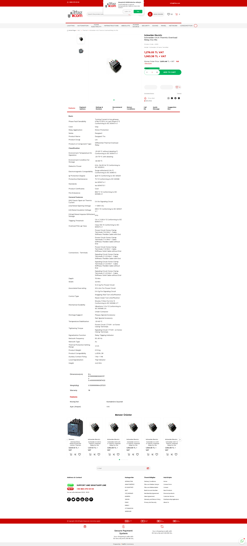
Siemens (71, 439)
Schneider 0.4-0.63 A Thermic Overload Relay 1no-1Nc (152, 443)
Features (72, 108)
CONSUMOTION (186, 26)
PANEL (163, 26)
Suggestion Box (172, 108)
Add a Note (148, 101)
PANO (127, 502)
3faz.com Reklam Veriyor (151, 484)
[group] (114, 66)
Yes (138, 11)
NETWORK (173, 26)
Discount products (169, 493)
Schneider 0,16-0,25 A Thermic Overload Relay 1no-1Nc (113, 443)
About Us (166, 502)
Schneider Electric (153, 35)
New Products (168, 490)
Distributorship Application (171, 499)
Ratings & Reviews (99, 108)
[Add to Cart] (71, 454)
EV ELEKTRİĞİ (129, 487)
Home (165, 481)
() (172, 14)
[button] (119, 459)
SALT (79, 30)
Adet (147, 68)
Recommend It (117, 108)
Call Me (145, 108)
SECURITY (145, 26)
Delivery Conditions (150, 481)
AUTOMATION (82, 26)
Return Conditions (131, 108)
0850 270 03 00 (74, 2)
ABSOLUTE (125, 26)
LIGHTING (71, 26)
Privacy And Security (150, 502)
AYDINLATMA (129, 481)
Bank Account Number (151, 490)
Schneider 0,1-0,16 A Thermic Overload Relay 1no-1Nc (94, 443)
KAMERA (127, 496)
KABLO (127, 505)
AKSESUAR (128, 511)
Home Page (72, 30)
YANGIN (127, 499)
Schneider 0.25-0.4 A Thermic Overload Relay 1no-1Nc (133, 443)
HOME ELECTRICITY (96, 26)
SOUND (155, 26)
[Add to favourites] (79, 454)
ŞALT (126, 490)
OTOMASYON (129, 508)
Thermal (85, 30)
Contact (166, 487)
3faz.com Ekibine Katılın (151, 487)
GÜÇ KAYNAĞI (129, 493)
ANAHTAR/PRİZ (129, 484)
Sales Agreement (149, 496)
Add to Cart (169, 72)
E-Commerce (129, 544)
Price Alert (151, 98)
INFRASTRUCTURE (111, 26)
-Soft (123, 544)
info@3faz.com (175, 3)
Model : (156, 47)
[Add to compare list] (75, 454)
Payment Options (83, 108)
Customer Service (169, 496)
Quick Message (156, 108)
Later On (127, 11)
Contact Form (168, 484)
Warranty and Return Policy (152, 499)
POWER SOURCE (136, 26)
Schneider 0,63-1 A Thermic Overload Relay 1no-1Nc (172, 443)
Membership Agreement (151, 493)
